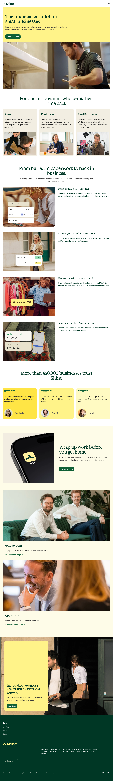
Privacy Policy (22, 773)
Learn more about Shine (13, 625)
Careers (5, 734)
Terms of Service (9, 773)
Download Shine (13, 37)
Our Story (12, 706)
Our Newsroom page (12, 555)
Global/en (10, 761)
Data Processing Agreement (52, 773)
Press (5, 730)
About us (6, 727)
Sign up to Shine (66, 469)
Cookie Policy (35, 773)
